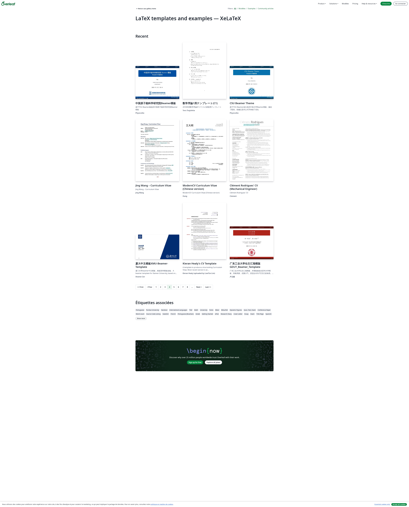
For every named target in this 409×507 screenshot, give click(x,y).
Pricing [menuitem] (355, 3)
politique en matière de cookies (162, 504)
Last (208, 287)
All (235, 8)
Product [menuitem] (321, 3)
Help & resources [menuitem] (369, 3)
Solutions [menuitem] (333, 3)
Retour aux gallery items (146, 9)
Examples (252, 8)
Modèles (242, 8)
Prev (149, 287)
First (140, 287)
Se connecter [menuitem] (400, 3)
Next (199, 287)
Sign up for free (195, 362)
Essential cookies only (382, 504)
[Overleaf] (8, 3)
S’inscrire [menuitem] (386, 3)
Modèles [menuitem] (345, 3)
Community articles (266, 8)
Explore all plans (213, 362)
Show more (141, 318)
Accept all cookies (399, 504)
